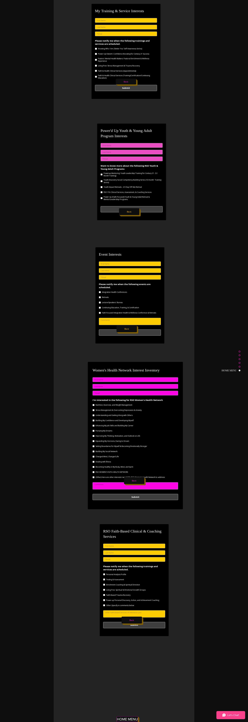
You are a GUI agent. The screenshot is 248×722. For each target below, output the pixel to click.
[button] (129, 211)
